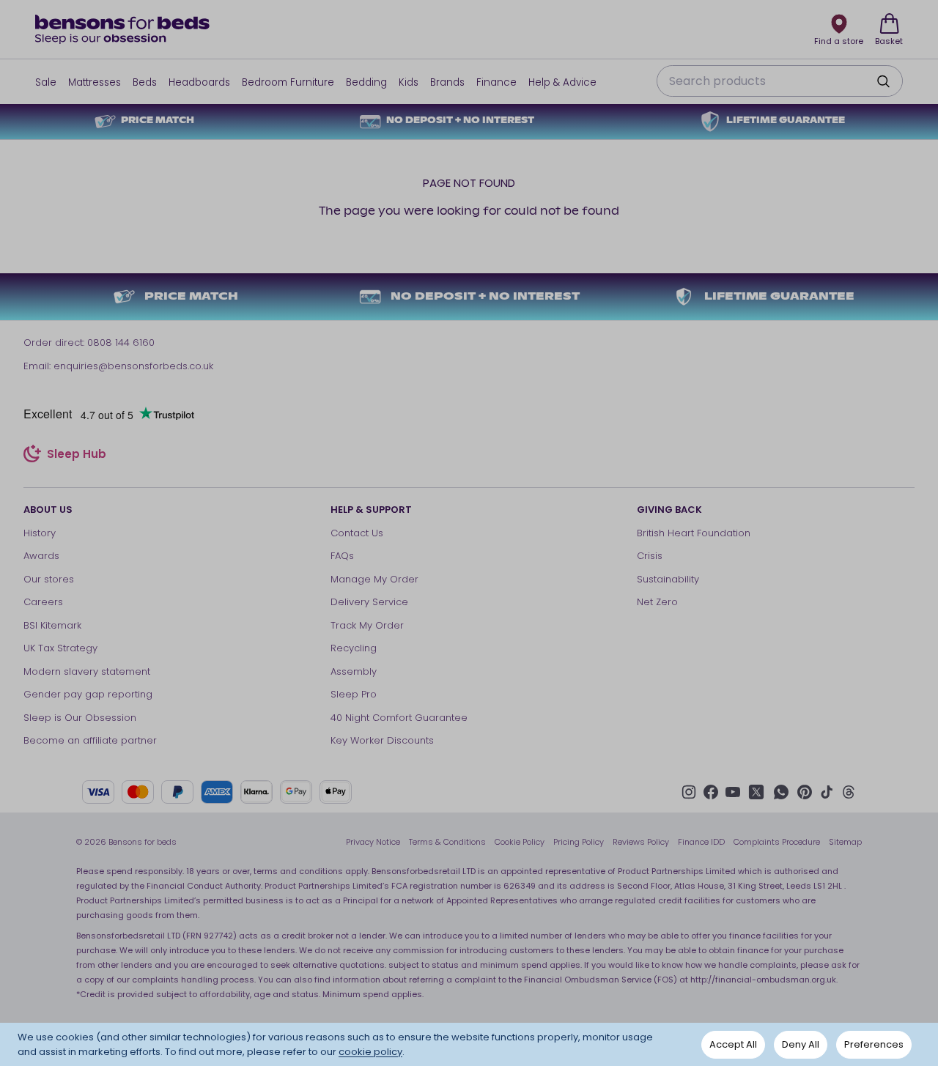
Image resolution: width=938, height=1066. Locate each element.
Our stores (48, 579)
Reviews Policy (641, 842)
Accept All (733, 1044)
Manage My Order (374, 579)
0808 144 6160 (121, 342)
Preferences (874, 1044)
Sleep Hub (76, 455)
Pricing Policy (578, 842)
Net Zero (657, 602)
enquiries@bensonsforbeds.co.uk (133, 366)
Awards (41, 556)
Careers (43, 602)
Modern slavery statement (86, 671)
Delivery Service (369, 602)
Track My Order (367, 625)
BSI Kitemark (52, 625)
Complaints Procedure (777, 842)
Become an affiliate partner (90, 740)
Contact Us (356, 533)
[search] (883, 81)
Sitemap (845, 842)
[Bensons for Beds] (123, 29)
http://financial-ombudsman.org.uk (763, 979)
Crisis (649, 556)
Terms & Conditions (447, 842)
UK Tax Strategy (60, 648)
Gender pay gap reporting (87, 694)
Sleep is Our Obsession (79, 718)
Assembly (353, 671)
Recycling (353, 648)
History (39, 533)
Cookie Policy (519, 842)
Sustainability (668, 579)
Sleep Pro (353, 694)
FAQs (342, 556)
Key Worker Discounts (382, 740)
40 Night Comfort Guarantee (399, 718)
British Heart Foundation (693, 533)
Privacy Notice (373, 842)
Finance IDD (701, 842)
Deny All (800, 1044)
